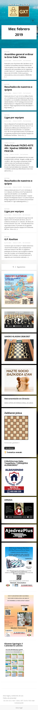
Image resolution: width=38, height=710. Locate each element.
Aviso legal (19, 708)
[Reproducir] (7, 326)
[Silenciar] (28, 326)
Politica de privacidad (9, 698)
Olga (7, 154)
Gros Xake (8, 60)
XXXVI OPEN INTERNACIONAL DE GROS (18, 403)
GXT (22, 701)
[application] (19, 319)
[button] (19, 320)
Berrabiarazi (9, 448)
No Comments (27, 60)
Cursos (6, 143)
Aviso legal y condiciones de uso (13, 696)
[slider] (17, 326)
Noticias (6, 51)
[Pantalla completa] (31, 326)
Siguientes (21, 267)
